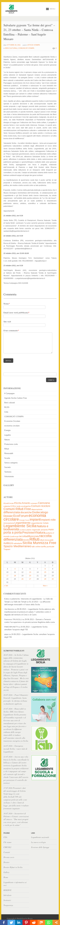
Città (6, 412)
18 (15, 576)
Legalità (7, 435)
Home (5, 877)
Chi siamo (7, 842)
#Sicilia (17, 503)
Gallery (6, 872)
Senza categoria (10, 463)
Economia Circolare (12, 421)
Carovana (44, 502)
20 (30, 576)
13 (30, 572)
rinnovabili (48, 540)
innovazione (8, 523)
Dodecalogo (40, 512)
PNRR (51, 530)
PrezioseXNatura (33, 532)
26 (22, 579)
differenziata (11, 512)
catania (6, 506)
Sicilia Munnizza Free (39, 543)
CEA (5, 837)
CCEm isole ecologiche (20, 506)
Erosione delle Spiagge (40, 847)
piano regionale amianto (37, 530)
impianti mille (48, 519)
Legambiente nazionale (40, 837)
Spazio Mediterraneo (17, 546)
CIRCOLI (7, 847)
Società (7, 467)
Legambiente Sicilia (19, 526)
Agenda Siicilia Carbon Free (15, 398)
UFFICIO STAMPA (33, 45)
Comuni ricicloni (40, 505)
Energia (7, 430)
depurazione (36, 509)
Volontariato (9, 476)
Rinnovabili (8, 453)
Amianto (26, 503)
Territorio (7, 472)
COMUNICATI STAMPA (26, 48)
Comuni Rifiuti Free (17, 509)
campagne (34, 503)
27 (30, 579)
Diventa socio (8, 857)
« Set (6, 586)
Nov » (45, 586)
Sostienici (7, 900)
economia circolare (12, 426)
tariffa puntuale (47, 547)
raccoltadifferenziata (29, 536)
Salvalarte (7, 895)
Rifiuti (6, 449)
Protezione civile (11, 444)
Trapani (6, 549)
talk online (36, 547)
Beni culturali (11, 48)
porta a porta (12, 532)
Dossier (8, 515)
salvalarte (18, 543)
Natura (7, 440)
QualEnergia (14, 536)
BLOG (6, 407)
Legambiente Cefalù (40, 523)
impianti (35, 519)
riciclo (26, 540)
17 (7, 576)
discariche (26, 512)
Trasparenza (8, 905)
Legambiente (22, 522)
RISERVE (7, 890)
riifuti (42, 540)
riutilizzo (8, 543)
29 (45, 579)
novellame (22, 530)
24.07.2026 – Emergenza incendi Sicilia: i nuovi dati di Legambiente (15, 749)
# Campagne (9, 393)
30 (53, 579)
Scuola (7, 458)
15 (45, 572)
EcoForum (20, 516)
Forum (27, 520)
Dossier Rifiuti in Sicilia (12, 867)
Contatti (6, 852)
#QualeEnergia (8, 503)
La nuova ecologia (38, 842)
